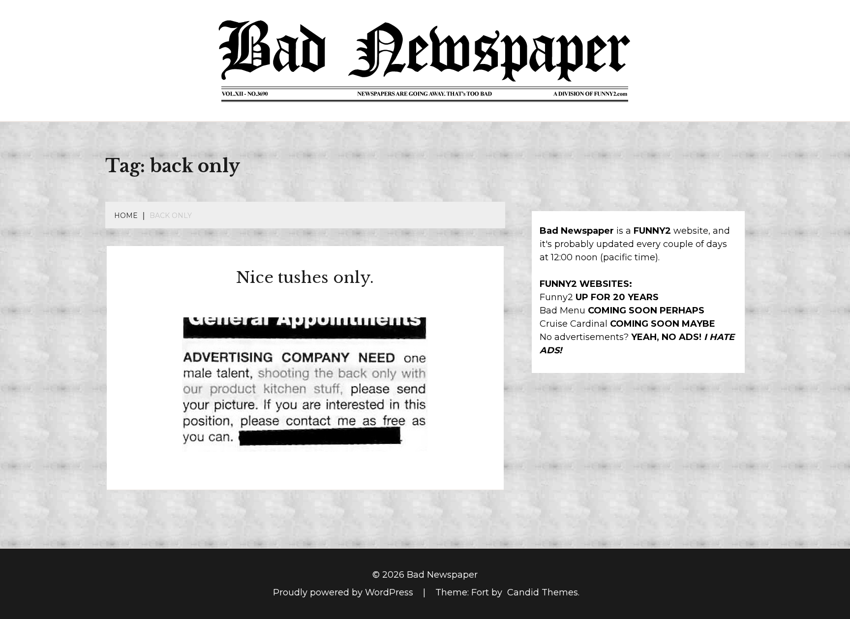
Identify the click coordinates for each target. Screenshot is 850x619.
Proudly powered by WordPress (344, 592)
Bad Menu (562, 310)
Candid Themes (542, 592)
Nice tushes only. (305, 277)
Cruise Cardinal (573, 323)
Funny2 (556, 297)
